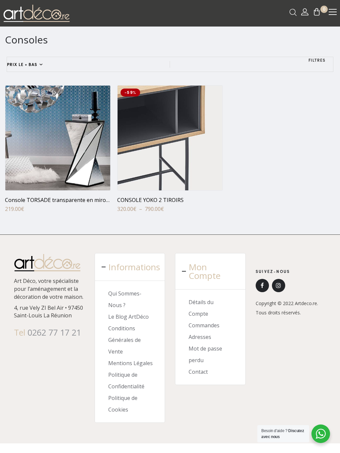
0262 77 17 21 (54, 332)
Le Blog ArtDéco (128, 316)
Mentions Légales (130, 363)
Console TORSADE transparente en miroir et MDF (67, 200)
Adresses (200, 337)
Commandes (204, 325)
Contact (198, 371)
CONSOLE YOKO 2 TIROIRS (150, 200)
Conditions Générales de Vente (124, 340)
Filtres (316, 60)
